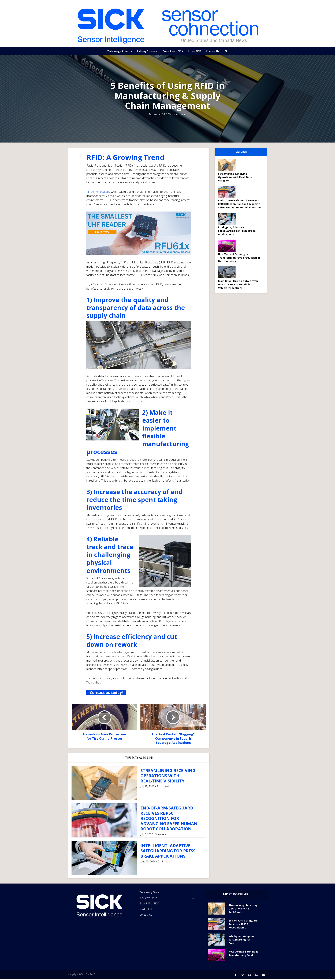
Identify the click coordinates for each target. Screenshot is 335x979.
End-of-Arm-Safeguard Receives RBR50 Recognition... (243, 924)
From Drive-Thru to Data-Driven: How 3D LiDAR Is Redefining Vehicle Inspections (238, 284)
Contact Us (212, 51)
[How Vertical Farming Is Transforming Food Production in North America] (228, 246)
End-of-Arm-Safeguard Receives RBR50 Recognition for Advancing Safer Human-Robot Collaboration (169, 818)
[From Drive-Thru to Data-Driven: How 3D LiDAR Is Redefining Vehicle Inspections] (228, 272)
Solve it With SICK (173, 51)
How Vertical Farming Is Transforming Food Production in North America (239, 257)
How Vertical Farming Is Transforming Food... (243, 953)
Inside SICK (194, 51)
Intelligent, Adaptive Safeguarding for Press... (242, 939)
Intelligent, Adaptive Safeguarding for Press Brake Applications (167, 851)
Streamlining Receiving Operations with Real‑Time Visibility (167, 775)
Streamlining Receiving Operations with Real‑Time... (243, 908)
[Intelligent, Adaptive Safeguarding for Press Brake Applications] (228, 219)
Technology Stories (118, 51)
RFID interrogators (98, 192)
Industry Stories (146, 51)
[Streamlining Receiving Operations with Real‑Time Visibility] (228, 165)
